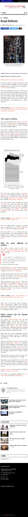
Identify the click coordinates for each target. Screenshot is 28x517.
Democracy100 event (15, 319)
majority (18, 205)
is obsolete (24, 122)
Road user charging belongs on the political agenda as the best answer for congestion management (14, 109)
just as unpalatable (16, 271)
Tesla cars (7, 134)
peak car (13, 232)
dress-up (24, 361)
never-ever (20, 347)
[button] (5, 13)
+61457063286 (5, 474)
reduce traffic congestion (15, 199)
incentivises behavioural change (18, 198)
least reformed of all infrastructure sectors (14, 248)
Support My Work (7, 1)
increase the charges (21, 275)
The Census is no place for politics (17, 438)
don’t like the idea (6, 289)
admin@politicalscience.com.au (8, 472)
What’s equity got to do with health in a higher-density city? (14, 218)
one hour (3, 204)
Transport (5, 17)
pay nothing (16, 134)
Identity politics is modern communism (18, 445)
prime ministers (14, 343)
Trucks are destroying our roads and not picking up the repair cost (14, 296)
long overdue (13, 267)
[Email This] (20, 28)
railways (18, 281)
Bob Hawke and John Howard (17, 325)
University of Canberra (17, 80)
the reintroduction (11, 123)
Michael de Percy (5, 80)
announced (4, 306)
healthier (17, 209)
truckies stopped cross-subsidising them (15, 285)
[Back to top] (25, 514)
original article (18, 375)
